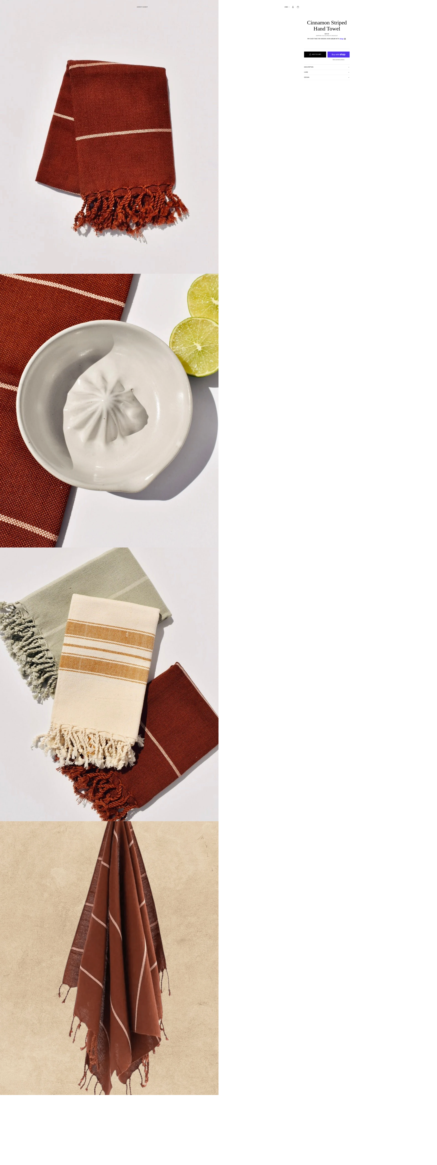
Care (306, 72)
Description (308, 67)
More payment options (338, 59)
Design (306, 77)
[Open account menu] (292, 6)
